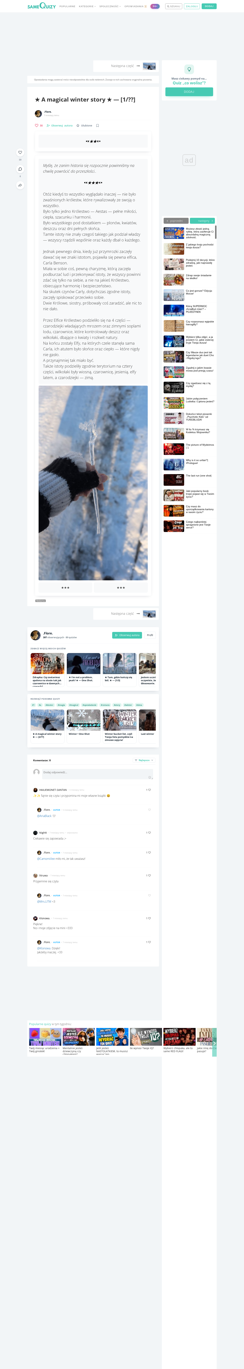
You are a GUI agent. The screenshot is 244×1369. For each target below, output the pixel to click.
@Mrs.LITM (44, 901)
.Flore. (48, 111)
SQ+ (155, 6)
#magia (61, 705)
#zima (139, 705)
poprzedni (176, 220)
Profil (150, 635)
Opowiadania (135, 6)
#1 (33, 705)
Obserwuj (62, 125)
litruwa (43, 875)
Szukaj (175, 6)
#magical (73, 705)
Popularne (67, 6)
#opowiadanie (89, 705)
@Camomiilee (46, 859)
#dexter (49, 705)
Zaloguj (192, 6)
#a (40, 705)
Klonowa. (44, 918)
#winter (128, 705)
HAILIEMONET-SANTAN (53, 790)
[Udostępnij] (20, 185)
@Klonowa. (44, 948)
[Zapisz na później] (97, 125)
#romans (105, 705)
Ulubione (86, 125)
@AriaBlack (44, 816)
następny (204, 220)
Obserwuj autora (129, 635)
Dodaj (209, 6)
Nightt (43, 832)
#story (117, 705)
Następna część (123, 66)
